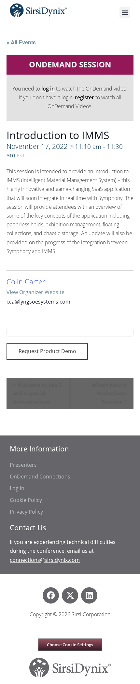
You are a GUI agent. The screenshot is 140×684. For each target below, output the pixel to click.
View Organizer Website (35, 292)
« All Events (21, 42)
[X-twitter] (70, 595)
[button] (124, 12)
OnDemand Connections (40, 476)
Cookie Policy (26, 500)
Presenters (23, 464)
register (84, 97)
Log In (17, 488)
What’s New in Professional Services (109, 393)
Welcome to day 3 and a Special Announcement (37, 393)
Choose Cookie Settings (70, 645)
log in (48, 88)
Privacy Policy (26, 511)
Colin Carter (26, 281)
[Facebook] (51, 595)
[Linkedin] (89, 595)
